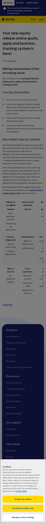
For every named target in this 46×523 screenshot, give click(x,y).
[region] (23, 491)
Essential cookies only (23, 508)
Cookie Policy (21, 491)
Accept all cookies (23, 499)
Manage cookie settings (23, 517)
